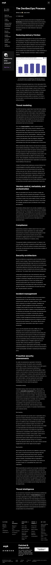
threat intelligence (36, 495)
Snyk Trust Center (24, 538)
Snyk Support (25, 531)
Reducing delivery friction (8, 16)
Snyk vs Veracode (43, 529)
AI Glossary (14, 532)
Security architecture (7, 32)
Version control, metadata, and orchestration (8, 25)
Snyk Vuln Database (24, 533)
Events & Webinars (33, 533)
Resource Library (14, 526)
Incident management (8, 35)
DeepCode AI (5, 532)
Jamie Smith (27, 12)
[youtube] (5, 550)
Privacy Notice (22, 561)
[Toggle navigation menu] (49, 2)
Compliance (7, 28)
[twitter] (3, 550)
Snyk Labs (24, 526)
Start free (6, 67)
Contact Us (33, 527)
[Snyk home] (4, 2)
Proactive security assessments (7, 40)
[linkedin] (7, 550)
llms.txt (13, 534)
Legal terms (17, 561)
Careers (33, 531)
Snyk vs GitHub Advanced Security (44, 526)
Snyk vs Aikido (44, 540)
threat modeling (25, 126)
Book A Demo (34, 529)
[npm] (11, 550)
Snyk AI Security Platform (4, 526)
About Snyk (34, 526)
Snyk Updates (25, 536)
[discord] (13, 550)
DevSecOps (19, 21)
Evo (3, 528)
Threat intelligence (7, 45)
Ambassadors (34, 536)
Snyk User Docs (25, 529)
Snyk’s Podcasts (16, 530)
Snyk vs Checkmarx (43, 532)
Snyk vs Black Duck (44, 535)
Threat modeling (7, 20)
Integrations (5, 530)
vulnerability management (27, 391)
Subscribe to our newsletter (41, 549)
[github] (9, 550)
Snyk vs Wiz (44, 538)
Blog (13, 529)
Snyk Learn (24, 527)
